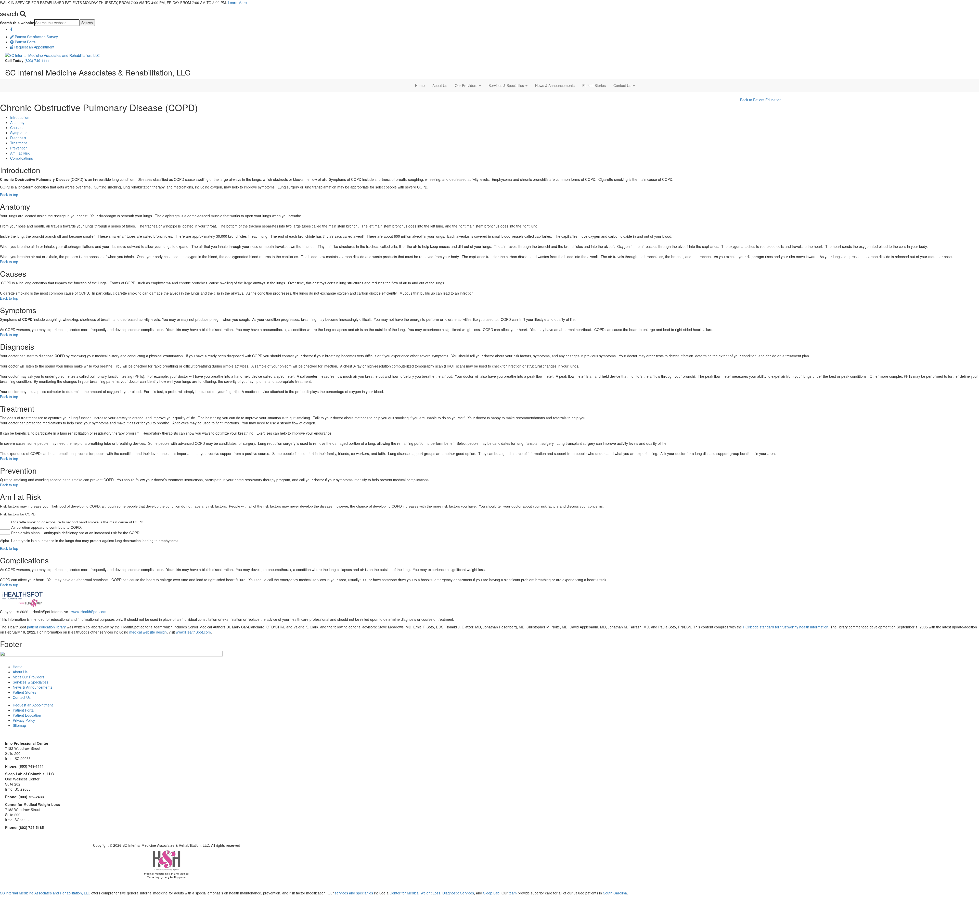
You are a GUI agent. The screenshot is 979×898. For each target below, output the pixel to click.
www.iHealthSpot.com (88, 611)
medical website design (148, 632)
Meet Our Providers (28, 676)
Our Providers (466, 85)
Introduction (19, 117)
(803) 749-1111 (37, 60)
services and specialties (354, 892)
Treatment (18, 142)
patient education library (46, 626)
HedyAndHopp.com (174, 877)
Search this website (17, 22)
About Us (439, 85)
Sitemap (19, 725)
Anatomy (17, 122)
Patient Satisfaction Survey (36, 36)
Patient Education (27, 715)
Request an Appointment (33, 46)
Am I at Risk (20, 153)
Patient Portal (25, 41)
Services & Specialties (506, 85)
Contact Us (622, 85)
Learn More (237, 2)
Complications (21, 158)
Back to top (9, 194)
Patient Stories (594, 85)
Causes (16, 127)
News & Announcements (555, 85)
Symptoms (18, 132)
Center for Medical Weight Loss (414, 892)
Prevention (19, 147)
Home (420, 85)
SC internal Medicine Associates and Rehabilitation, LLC (45, 892)
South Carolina (615, 892)
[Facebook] (11, 29)
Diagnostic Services (458, 892)
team (513, 892)
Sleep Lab (490, 892)
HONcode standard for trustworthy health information (785, 626)
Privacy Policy (24, 720)
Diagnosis (18, 137)
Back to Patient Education (760, 99)
